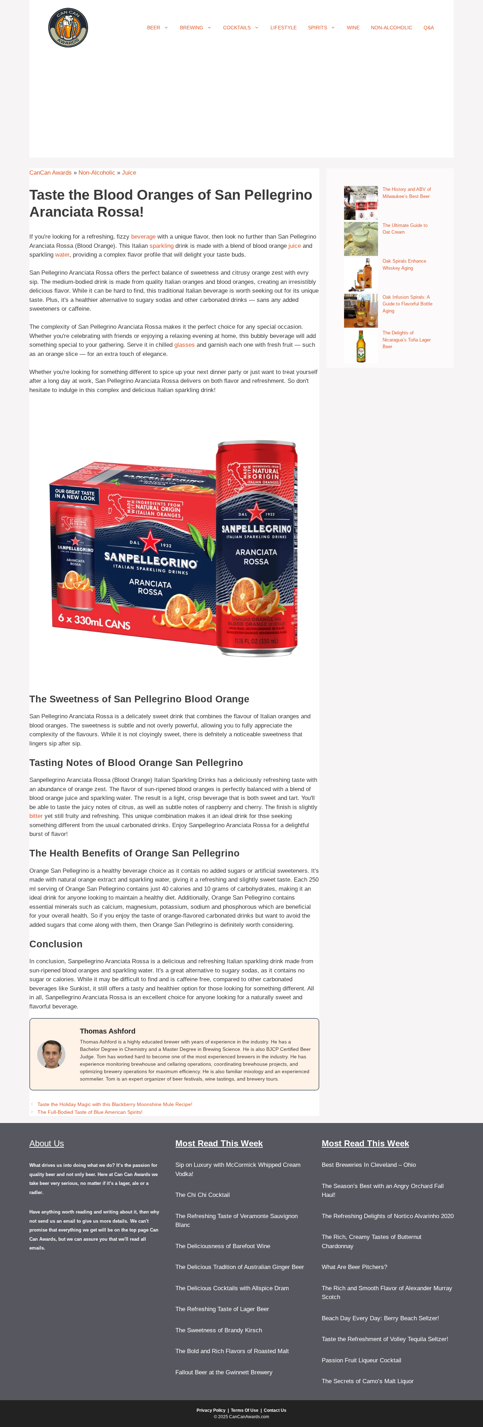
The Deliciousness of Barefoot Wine (222, 1246)
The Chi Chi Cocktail (202, 1195)
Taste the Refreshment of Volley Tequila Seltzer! (385, 1339)
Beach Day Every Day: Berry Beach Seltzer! (380, 1318)
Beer (153, 27)
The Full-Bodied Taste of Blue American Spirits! (89, 1112)
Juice (129, 172)
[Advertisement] (241, 108)
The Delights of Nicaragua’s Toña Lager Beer (407, 339)
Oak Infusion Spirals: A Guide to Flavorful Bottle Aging (407, 304)
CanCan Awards (50, 172)
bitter (36, 816)
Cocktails (237, 27)
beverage (143, 236)
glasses (184, 344)
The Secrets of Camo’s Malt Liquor (368, 1381)
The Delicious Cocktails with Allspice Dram (232, 1288)
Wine (353, 27)
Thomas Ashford (107, 1031)
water (62, 254)
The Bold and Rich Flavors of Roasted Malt (232, 1351)
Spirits (317, 27)
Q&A (429, 27)
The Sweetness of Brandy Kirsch (218, 1330)
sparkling (162, 245)
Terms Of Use (244, 1410)
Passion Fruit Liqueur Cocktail (361, 1360)
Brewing (191, 27)
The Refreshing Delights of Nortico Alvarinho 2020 (388, 1216)
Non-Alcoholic (391, 27)
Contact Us (275, 1410)
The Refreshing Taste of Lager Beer (222, 1309)
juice (295, 245)
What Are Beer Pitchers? (354, 1267)
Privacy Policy (211, 1410)
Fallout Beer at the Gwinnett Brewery (224, 1372)
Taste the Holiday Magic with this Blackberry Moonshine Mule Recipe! (114, 1104)
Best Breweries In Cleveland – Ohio (369, 1165)
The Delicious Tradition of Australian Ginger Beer (239, 1267)
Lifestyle (283, 27)
